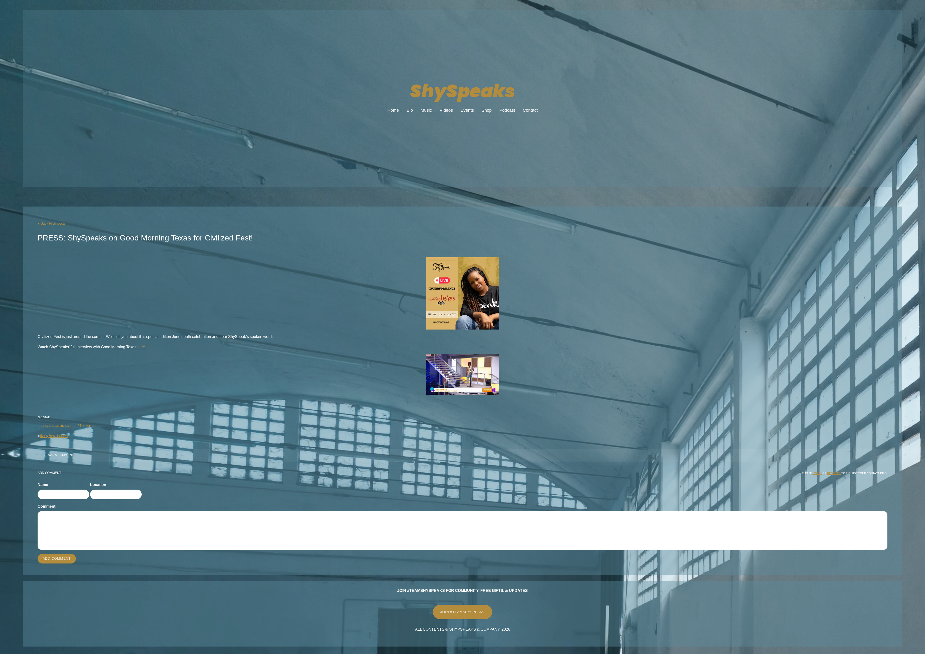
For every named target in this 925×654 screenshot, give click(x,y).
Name (43, 485)
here (141, 347)
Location (98, 485)
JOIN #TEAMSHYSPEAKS (462, 612)
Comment (46, 506)
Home (393, 110)
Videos (446, 110)
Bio (410, 110)
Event (43, 435)
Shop (487, 110)
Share (88, 425)
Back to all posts (53, 223)
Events (467, 110)
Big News (62, 435)
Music (426, 110)
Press (51, 435)
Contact (530, 110)
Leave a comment (56, 425)
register (834, 473)
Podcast (507, 110)
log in (817, 473)
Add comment (57, 558)
